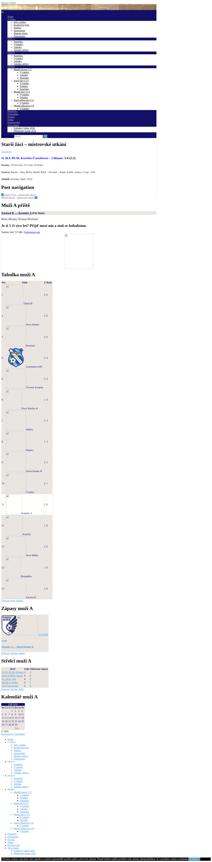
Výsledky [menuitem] (18, 767)
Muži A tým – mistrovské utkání (18, 194)
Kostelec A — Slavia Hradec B (17, 646)
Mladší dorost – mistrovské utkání (19, 197)
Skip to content (8, 2)
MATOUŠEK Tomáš (12, 675)
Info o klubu (20, 22)
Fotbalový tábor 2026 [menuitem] (24, 850)
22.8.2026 (43, 634)
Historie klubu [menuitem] (21, 756)
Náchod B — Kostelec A (16, 213)
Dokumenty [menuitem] (19, 759)
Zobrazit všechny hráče (12, 689)
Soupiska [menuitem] (18, 764)
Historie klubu (21, 33)
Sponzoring (19, 30)
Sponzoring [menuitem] (19, 753)
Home (10, 16)
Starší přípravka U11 (24, 100)
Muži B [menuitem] (11, 775)
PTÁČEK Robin (10, 686)
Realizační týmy (21, 25)
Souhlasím (194, 859)
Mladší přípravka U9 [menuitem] (24, 828)
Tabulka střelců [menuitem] (21, 772)
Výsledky (18, 44)
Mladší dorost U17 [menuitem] (23, 792)
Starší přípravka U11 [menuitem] (24, 823)
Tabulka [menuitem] (18, 770)
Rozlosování (13, 122)
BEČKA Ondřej (10, 682)
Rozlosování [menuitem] (13, 845)
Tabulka (18, 47)
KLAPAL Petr (9, 679)
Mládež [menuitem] (11, 789)
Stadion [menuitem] (17, 750)
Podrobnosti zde (32, 232)
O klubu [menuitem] (11, 742)
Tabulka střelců (21, 50)
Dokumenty (19, 36)
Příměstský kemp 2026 (25, 131)
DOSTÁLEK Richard (13, 672)
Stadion (17, 27)
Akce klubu (13, 125)
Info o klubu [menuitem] (20, 745)
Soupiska (18, 41)
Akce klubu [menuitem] (13, 848)
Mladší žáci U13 (22, 92)
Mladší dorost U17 (23, 69)
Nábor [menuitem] (10, 842)
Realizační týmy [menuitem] (21, 747)
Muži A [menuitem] (11, 761)
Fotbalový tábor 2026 (24, 128)
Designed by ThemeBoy (13, 734)
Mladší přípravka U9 (24, 105)
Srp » (17, 728)
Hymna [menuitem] (11, 839)
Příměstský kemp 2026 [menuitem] (25, 853)
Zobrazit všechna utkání (13, 653)
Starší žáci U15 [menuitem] (21, 803)
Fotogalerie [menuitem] (12, 837)
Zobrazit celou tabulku (12, 600)
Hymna (11, 117)
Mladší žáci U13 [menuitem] (22, 814)
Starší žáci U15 (21, 80)
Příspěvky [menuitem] (12, 834)
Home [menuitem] (10, 739)
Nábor (10, 119)
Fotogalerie (12, 114)
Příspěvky (12, 111)
